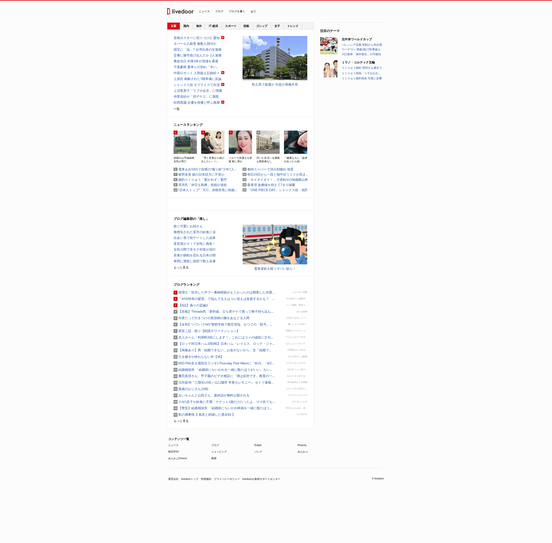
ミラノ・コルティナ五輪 (358, 62)
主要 (173, 26)
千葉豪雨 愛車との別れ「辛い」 (197, 67)
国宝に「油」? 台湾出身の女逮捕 (197, 49)
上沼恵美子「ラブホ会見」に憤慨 (198, 90)
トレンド (292, 26)
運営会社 (173, 479)
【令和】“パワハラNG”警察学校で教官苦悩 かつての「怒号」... (223, 324)
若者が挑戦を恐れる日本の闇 (195, 255)
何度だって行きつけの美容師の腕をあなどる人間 (211, 318)
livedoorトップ (189, 479)
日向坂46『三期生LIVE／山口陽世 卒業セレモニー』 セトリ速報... (224, 382)
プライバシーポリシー (227, 479)
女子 (277, 26)
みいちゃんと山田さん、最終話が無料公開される (211, 395)
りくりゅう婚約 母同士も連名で (362, 67)
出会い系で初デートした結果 (195, 238)
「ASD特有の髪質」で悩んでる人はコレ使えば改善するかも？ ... (224, 298)
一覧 (177, 109)
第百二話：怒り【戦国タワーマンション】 (207, 330)
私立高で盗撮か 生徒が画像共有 (275, 84)
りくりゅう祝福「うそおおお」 (361, 73)
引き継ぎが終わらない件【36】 (199, 356)
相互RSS (173, 451)
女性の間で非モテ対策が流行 (195, 249)
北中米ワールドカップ (357, 39)
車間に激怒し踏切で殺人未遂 (195, 261)
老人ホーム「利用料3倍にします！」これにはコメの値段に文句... (223, 337)
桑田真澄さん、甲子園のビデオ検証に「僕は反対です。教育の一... (224, 376)
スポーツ (230, 26)
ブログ (219, 11)
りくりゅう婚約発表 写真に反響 (362, 78)
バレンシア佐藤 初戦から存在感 (362, 44)
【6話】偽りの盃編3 (191, 305)
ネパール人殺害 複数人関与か (195, 43)
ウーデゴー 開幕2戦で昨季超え (361, 49)
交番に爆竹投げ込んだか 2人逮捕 (197, 55)
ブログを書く (237, 11)
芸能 (246, 26)
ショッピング (219, 451)
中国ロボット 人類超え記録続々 (197, 73)
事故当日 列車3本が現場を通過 (196, 61)
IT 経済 (213, 26)
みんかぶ (303, 451)
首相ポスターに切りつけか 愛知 (197, 38)
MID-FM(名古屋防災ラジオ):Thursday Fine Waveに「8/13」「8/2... (224, 363)
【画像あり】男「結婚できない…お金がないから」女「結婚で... (222, 350)
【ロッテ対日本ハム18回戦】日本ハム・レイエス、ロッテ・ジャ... (224, 343)
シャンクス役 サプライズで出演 (197, 85)
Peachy (302, 445)
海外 (199, 26)
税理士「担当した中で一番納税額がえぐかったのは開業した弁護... (224, 292)
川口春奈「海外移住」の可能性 (361, 54)
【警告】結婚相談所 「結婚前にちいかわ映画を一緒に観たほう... (223, 408)
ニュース (204, 11)
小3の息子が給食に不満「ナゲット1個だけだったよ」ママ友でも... (224, 401)
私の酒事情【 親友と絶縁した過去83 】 (204, 414)
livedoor (180, 11)
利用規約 (206, 479)
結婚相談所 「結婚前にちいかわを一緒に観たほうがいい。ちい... (223, 369)
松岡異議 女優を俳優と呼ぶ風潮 (197, 102)
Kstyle (258, 445)
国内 (186, 26)
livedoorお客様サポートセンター (261, 479)
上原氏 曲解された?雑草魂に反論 (197, 79)
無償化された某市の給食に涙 (195, 232)
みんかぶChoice (177, 458)
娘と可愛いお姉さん (188, 226)
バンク (258, 451)
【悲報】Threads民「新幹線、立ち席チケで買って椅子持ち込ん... (223, 311)
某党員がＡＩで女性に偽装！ (195, 243)
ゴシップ (261, 26)
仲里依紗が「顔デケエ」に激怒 (196, 96)
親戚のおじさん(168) (191, 388)
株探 (213, 458)
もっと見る (181, 267)
